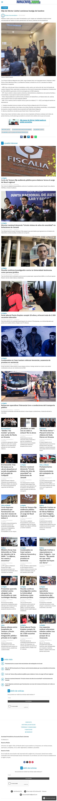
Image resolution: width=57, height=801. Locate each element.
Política (41, 505)
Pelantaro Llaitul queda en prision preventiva (15, 132)
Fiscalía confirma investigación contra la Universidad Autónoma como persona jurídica (26, 271)
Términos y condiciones (28, 727)
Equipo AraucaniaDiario (11, 15)
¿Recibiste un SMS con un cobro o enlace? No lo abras (28, 430)
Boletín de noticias (16, 691)
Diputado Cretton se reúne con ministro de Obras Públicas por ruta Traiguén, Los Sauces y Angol (47, 511)
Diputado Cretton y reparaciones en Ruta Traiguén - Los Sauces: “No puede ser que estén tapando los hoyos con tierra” (47, 556)
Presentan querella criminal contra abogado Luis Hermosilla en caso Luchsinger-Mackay (9, 593)
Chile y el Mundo (44, 465)
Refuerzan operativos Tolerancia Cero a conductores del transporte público (28, 406)
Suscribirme (28, 701)
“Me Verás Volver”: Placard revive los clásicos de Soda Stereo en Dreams (47, 434)
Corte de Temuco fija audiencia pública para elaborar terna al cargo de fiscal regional (28, 181)
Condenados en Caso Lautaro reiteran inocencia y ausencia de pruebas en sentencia (25, 361)
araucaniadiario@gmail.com (29, 794)
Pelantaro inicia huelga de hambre (21, 129)
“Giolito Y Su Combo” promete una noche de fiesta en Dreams (9, 434)
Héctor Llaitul (6, 129)
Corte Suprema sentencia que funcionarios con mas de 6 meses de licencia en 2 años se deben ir (9, 512)
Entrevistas (42, 428)
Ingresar (29, 732)
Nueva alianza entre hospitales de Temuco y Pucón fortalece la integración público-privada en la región (9, 632)
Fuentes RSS (28, 729)
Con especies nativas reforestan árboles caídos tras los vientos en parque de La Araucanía (47, 632)
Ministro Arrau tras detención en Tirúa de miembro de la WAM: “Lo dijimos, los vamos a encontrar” (8, 555)
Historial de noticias (28, 724)
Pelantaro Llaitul (39, 129)
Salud (2, 625)
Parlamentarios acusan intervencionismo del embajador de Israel (46, 471)
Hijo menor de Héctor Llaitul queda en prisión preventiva (33, 121)
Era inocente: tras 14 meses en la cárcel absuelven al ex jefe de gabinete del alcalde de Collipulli (9, 470)
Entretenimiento (6, 428)
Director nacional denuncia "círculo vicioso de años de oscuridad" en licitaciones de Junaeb (28, 226)
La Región (4, 7)
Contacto (28, 722)
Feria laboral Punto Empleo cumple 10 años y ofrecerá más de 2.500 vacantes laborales (28, 316)
